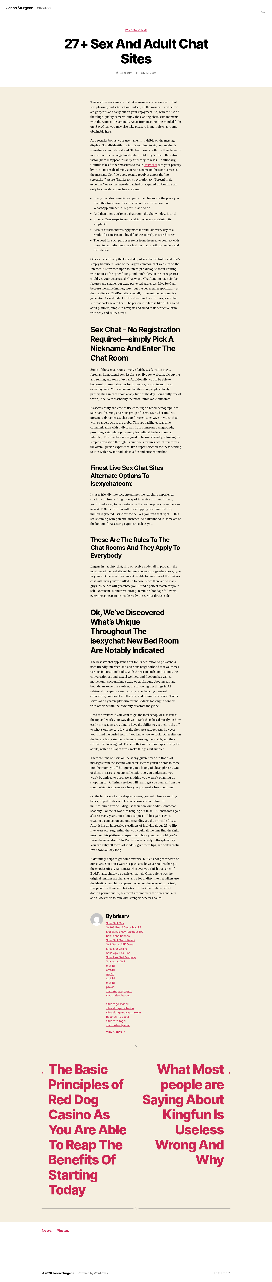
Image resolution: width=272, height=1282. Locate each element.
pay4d (110, 974)
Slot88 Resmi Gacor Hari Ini (123, 927)
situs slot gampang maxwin (123, 1012)
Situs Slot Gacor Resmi (120, 940)
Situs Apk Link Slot (118, 953)
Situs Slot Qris (115, 923)
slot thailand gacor (118, 995)
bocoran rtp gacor (117, 1016)
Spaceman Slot (115, 961)
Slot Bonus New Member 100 (124, 931)
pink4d (110, 987)
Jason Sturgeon (19, 8)
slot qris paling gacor (119, 991)
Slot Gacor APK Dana (119, 944)
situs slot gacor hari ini (120, 1008)
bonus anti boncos (118, 936)
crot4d (110, 965)
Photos (62, 1230)
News (47, 1230)
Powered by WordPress (93, 1273)
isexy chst (150, 165)
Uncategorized (136, 29)
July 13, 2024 (148, 72)
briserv (128, 72)
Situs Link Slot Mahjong (121, 957)
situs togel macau (117, 1004)
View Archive (115, 1031)
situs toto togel (116, 1021)
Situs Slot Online (116, 948)
